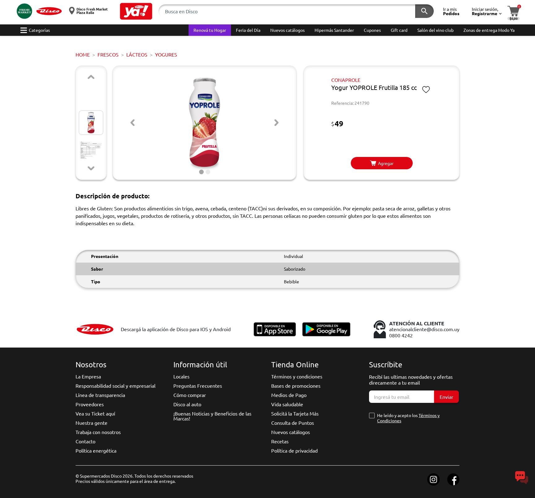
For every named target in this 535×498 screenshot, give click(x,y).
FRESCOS (108, 54)
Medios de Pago (289, 394)
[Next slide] (91, 168)
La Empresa (88, 376)
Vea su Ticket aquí (95, 413)
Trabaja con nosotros (98, 431)
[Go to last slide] (132, 123)
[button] (136, 11)
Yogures (166, 54)
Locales (181, 376)
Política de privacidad (294, 450)
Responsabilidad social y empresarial (115, 385)
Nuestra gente (91, 422)
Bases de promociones (295, 385)
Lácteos (136, 54)
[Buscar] (424, 11)
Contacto (85, 441)
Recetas (280, 441)
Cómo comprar (189, 394)
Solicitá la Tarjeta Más (295, 413)
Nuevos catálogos (290, 431)
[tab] (201, 172)
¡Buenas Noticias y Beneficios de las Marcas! (212, 416)
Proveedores (90, 404)
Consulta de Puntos (292, 422)
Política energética (96, 450)
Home (83, 54)
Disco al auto (187, 404)
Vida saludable (287, 404)
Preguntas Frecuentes (197, 385)
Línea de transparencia (100, 394)
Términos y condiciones (296, 376)
